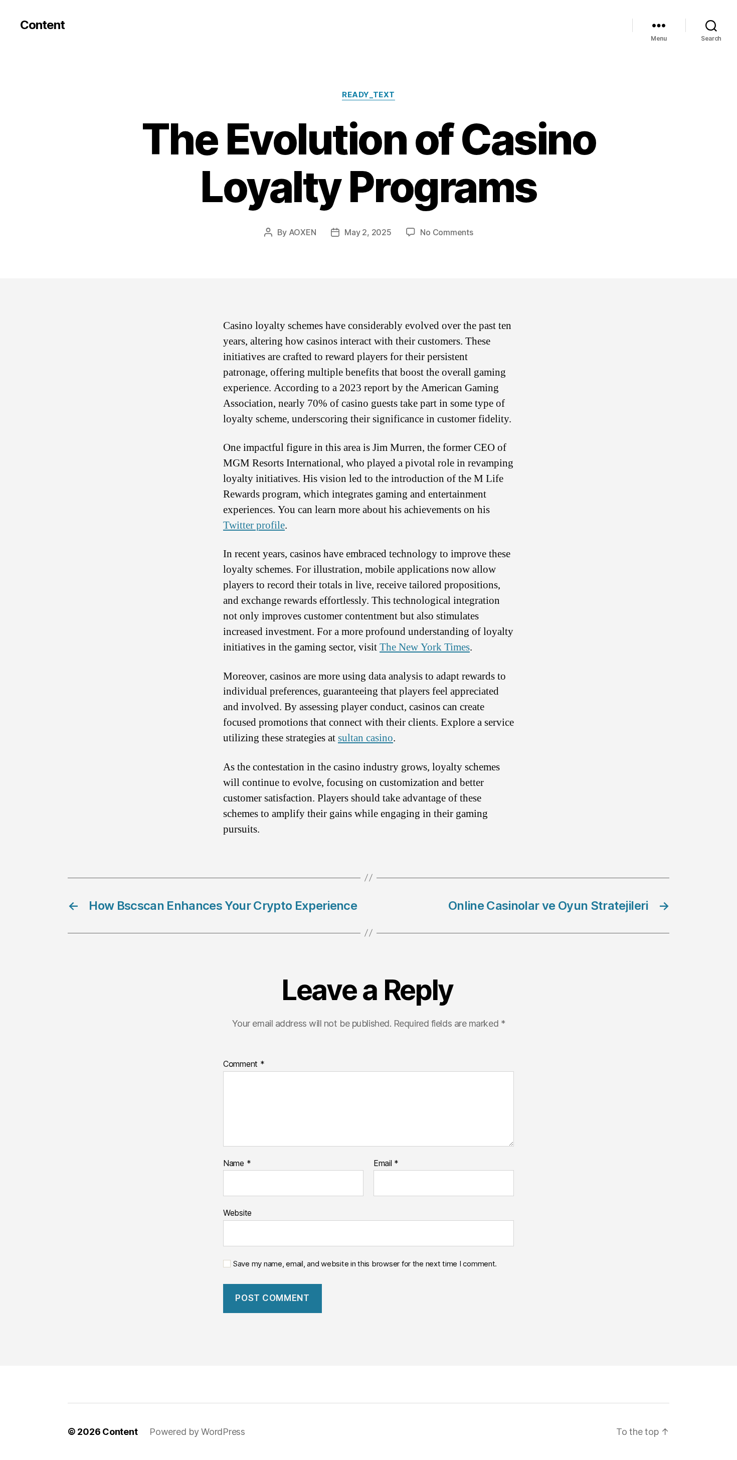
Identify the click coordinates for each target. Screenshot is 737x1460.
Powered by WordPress (197, 1431)
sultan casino (365, 738)
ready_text (368, 94)
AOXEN (302, 232)
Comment (244, 1064)
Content (42, 25)
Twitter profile (254, 525)
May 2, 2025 (367, 232)
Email (386, 1163)
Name (237, 1163)
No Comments (446, 232)
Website (237, 1213)
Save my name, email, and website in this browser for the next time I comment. (365, 1263)
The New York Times (425, 647)
